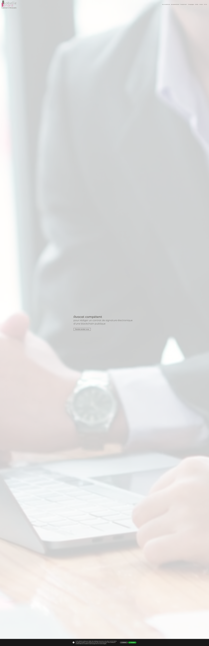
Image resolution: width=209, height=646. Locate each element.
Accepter (133, 642)
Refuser (124, 642)
